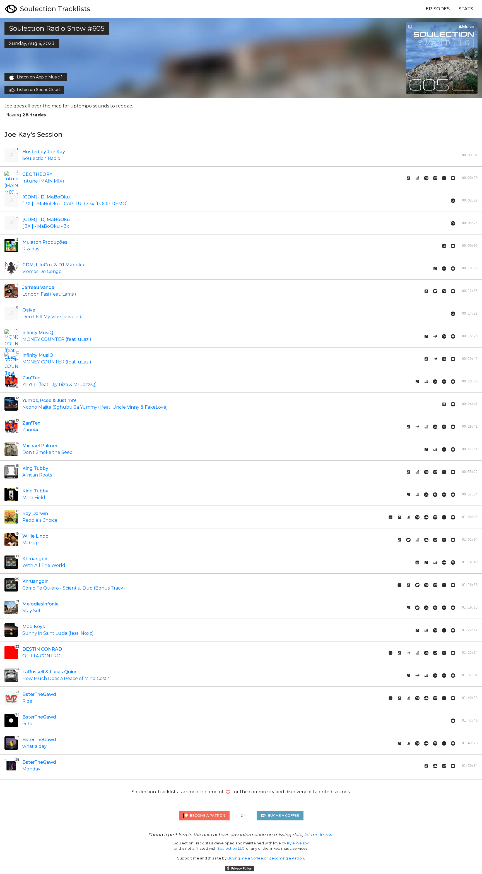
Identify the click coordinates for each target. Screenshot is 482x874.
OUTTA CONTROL (42, 656)
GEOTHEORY (37, 174)
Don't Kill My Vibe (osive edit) (54, 316)
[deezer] (417, 177)
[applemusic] (408, 177)
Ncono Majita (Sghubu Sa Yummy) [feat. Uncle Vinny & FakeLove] (95, 407)
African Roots (37, 475)
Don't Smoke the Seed (47, 452)
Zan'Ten (31, 377)
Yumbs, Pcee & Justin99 (49, 400)
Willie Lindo (35, 536)
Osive (28, 310)
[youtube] (453, 449)
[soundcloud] (426, 517)
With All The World (43, 565)
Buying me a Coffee (245, 858)
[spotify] (435, 177)
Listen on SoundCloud (38, 89)
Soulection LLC (230, 848)
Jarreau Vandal (39, 287)
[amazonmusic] (390, 517)
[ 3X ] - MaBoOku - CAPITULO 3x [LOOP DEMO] (75, 203)
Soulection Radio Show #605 (57, 28)
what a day (34, 746)
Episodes (438, 8)
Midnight (32, 542)
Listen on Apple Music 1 (39, 77)
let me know (318, 834)
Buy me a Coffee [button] (283, 815)
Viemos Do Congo (42, 271)
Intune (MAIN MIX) (43, 181)
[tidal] (444, 177)
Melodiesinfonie (40, 604)
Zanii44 (30, 429)
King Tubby (35, 468)
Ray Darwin (35, 513)
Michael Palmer (39, 445)
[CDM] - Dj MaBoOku (46, 197)
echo (27, 723)
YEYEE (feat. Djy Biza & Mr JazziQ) (59, 384)
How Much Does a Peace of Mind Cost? (65, 678)
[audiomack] (435, 336)
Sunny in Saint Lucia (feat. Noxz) (58, 633)
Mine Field (33, 497)
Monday (31, 769)
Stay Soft (32, 610)
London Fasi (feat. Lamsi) (49, 294)
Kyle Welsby (298, 843)
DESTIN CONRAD (42, 649)
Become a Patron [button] (207, 815)
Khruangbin (35, 558)
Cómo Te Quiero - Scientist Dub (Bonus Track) (73, 588)
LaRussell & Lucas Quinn (50, 671)
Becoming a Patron (286, 858)
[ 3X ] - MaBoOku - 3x (45, 226)
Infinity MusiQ (37, 332)
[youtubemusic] (453, 177)
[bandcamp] (435, 290)
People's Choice (39, 520)
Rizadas (30, 249)
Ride (27, 701)
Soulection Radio (41, 158)
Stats (466, 8)
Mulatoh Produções (45, 242)
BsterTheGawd (39, 694)
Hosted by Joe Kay (43, 151)
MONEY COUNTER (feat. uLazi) (56, 339)
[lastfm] (426, 177)
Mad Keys (33, 626)
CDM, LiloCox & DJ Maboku (53, 264)
